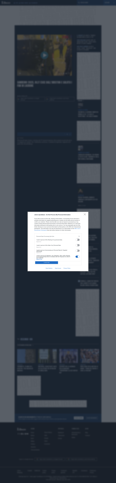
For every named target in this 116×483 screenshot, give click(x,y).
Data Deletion (49, 268)
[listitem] (58, 236)
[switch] (78, 240)
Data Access (58, 268)
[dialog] (58, 241)
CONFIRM (47, 262)
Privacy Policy (67, 268)
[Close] (85, 214)
